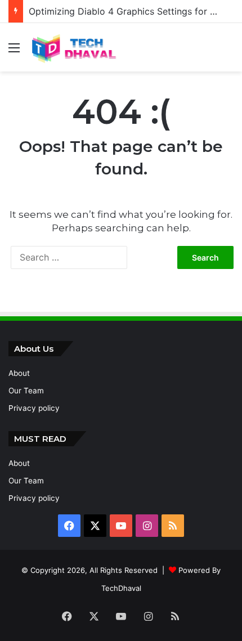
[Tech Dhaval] (73, 47)
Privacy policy (34, 408)
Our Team (26, 390)
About (19, 373)
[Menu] (14, 51)
